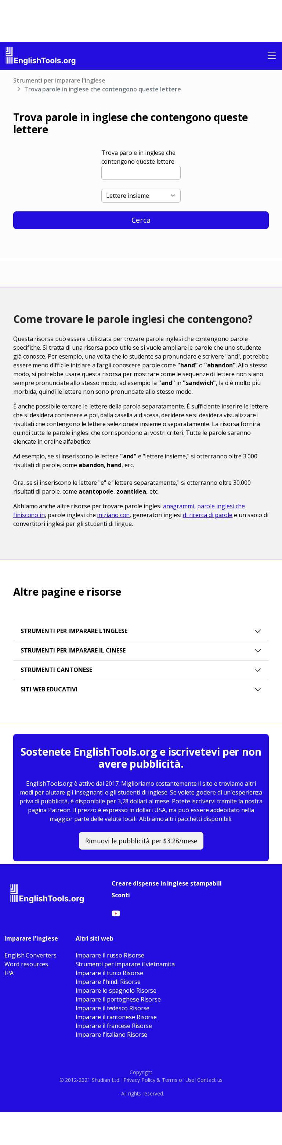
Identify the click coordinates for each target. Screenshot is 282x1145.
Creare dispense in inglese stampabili (167, 883)
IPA (9, 973)
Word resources (26, 964)
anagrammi (178, 506)
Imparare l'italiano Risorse (112, 1034)
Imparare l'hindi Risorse (108, 982)
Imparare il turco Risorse (109, 973)
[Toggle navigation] (271, 55)
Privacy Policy (139, 1079)
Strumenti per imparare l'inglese (59, 80)
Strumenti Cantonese (56, 670)
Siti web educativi (49, 689)
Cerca (141, 220)
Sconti (121, 895)
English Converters (30, 955)
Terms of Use (178, 1079)
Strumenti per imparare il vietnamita (125, 964)
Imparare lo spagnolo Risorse (116, 990)
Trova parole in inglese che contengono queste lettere (138, 157)
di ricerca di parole (207, 515)
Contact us (210, 1079)
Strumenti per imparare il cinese (73, 650)
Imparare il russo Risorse (110, 955)
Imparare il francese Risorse (114, 1026)
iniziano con (113, 515)
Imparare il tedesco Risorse (113, 1008)
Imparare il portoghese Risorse (118, 999)
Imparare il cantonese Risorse (116, 1017)
